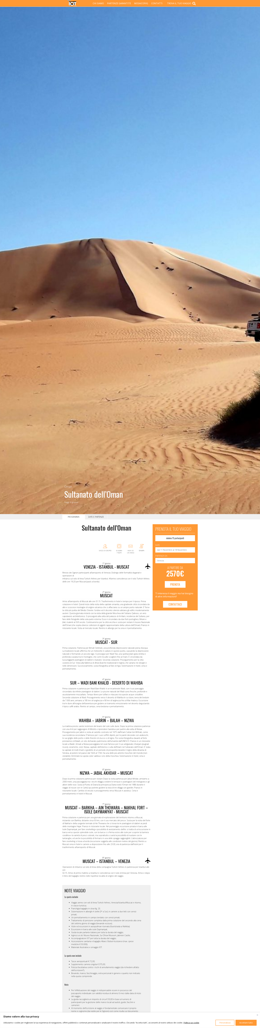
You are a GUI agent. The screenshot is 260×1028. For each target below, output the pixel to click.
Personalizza (224, 1022)
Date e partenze (96, 517)
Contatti (156, 3)
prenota (175, 584)
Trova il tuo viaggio (179, 3)
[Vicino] (257, 1015)
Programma (73, 517)
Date (157, 545)
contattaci (175, 604)
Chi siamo (98, 3)
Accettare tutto (246, 1022)
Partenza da (161, 556)
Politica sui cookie (191, 1022)
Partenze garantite (119, 3)
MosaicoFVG (141, 3)
